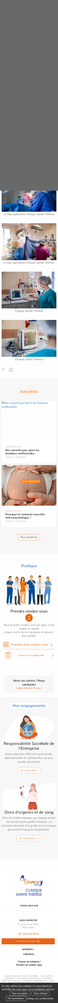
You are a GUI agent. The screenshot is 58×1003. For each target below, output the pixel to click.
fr (27, 204)
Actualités (29, 391)
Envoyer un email (26, 941)
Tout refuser (40, 993)
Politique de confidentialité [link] (39, 998)
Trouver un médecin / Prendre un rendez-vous (29, 963)
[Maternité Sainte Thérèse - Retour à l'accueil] (29, 885)
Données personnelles (35, 981)
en (31, 204)
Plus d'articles (29, 537)
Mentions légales (11, 981)
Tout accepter (19, 993)
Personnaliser (16, 998)
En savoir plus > (28, 838)
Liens (52, 981)
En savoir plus (28, 770)
